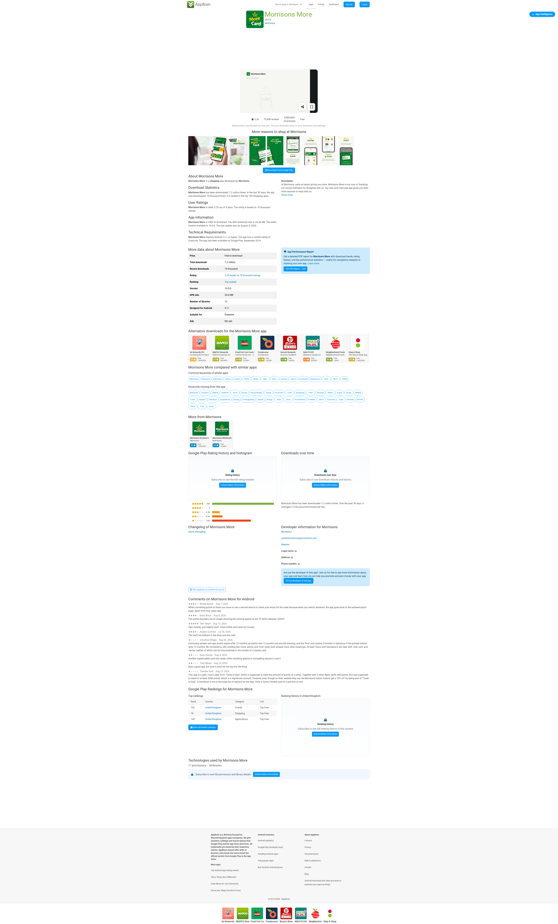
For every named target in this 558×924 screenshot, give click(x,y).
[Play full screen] (311, 107)
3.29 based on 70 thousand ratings (242, 275)
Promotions (300, 399)
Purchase (279, 392)
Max (279, 399)
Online (345, 379)
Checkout (213, 399)
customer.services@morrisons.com (299, 538)
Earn (274, 379)
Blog (307, 874)
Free (202, 406)
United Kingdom (213, 707)
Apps (311, 4)
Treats (228, 379)
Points (237, 379)
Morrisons (194, 379)
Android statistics (266, 840)
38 (226, 301)
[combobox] (286, 4)
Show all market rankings (203, 727)
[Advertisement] (275, 49)
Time (310, 392)
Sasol (321, 399)
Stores (244, 392)
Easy (341, 399)
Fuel (289, 392)
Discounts (315, 379)
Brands (350, 399)
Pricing (321, 4)
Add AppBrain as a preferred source (208, 589)
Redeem (225, 392)
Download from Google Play (280, 170)
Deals (348, 392)
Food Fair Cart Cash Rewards (244, 352)
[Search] (301, 4)
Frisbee (311, 399)
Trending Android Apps (268, 854)
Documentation (312, 854)
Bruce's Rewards (288, 352)
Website (285, 544)
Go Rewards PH (197, 352)
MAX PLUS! (308, 352)
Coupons (205, 392)
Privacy (308, 847)
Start (335, 379)
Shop (255, 379)
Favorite (331, 399)
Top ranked (230, 282)
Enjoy (339, 392)
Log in (364, 4)
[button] (325, 551)
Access (283, 379)
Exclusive (303, 379)
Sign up (349, 4)
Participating (248, 399)
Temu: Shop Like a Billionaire (223, 877)
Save (235, 392)
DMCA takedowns (313, 860)
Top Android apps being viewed (225, 870)
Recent (360, 399)
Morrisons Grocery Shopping (199, 438)
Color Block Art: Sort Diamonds (224, 884)
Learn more (313, 263)
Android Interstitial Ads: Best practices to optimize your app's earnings (323, 883)
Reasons (206, 379)
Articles (308, 867)
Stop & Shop (354, 352)
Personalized (256, 392)
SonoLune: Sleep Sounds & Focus (226, 890)
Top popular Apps (266, 860)
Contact (308, 840)
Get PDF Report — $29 (296, 269)
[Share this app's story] (302, 107)
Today (268, 392)
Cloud (192, 406)
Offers (246, 379)
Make (330, 392)
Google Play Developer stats (270, 847)
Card (326, 379)
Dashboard (334, 4)
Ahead (260, 399)
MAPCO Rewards (220, 352)
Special (202, 399)
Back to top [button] (551, 897)
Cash (192, 399)
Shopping (300, 392)
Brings (270, 399)
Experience (225, 399)
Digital (215, 392)
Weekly (358, 392)
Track (211, 406)
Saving (236, 399)
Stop (288, 399)
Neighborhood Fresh (335, 352)
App (265, 379)
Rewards (194, 392)
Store (293, 379)
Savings (320, 392)
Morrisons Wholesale (222, 438)
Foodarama (263, 352)
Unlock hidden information (232, 485)
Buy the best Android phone (270, 867)
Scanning (217, 379)
